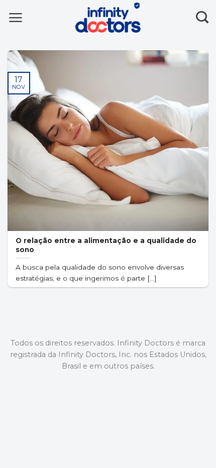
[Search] (202, 17)
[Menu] (15, 17)
